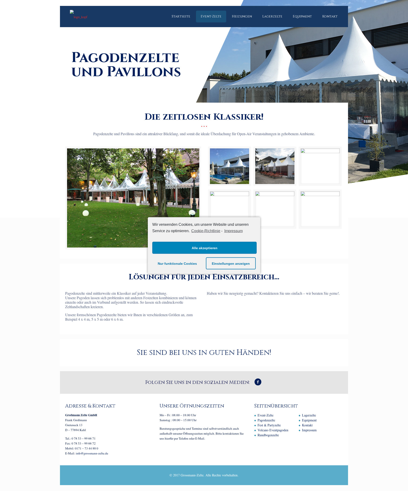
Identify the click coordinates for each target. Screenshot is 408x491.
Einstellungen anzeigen (231, 263)
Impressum (233, 231)
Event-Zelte (265, 415)
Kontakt (307, 425)
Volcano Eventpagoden (273, 430)
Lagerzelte (309, 415)
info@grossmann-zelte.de (92, 453)
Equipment (309, 420)
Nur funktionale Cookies (177, 263)
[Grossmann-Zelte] (78, 16)
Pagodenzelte (266, 420)
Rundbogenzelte (268, 435)
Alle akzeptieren (204, 248)
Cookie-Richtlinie (205, 231)
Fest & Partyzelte (269, 425)
